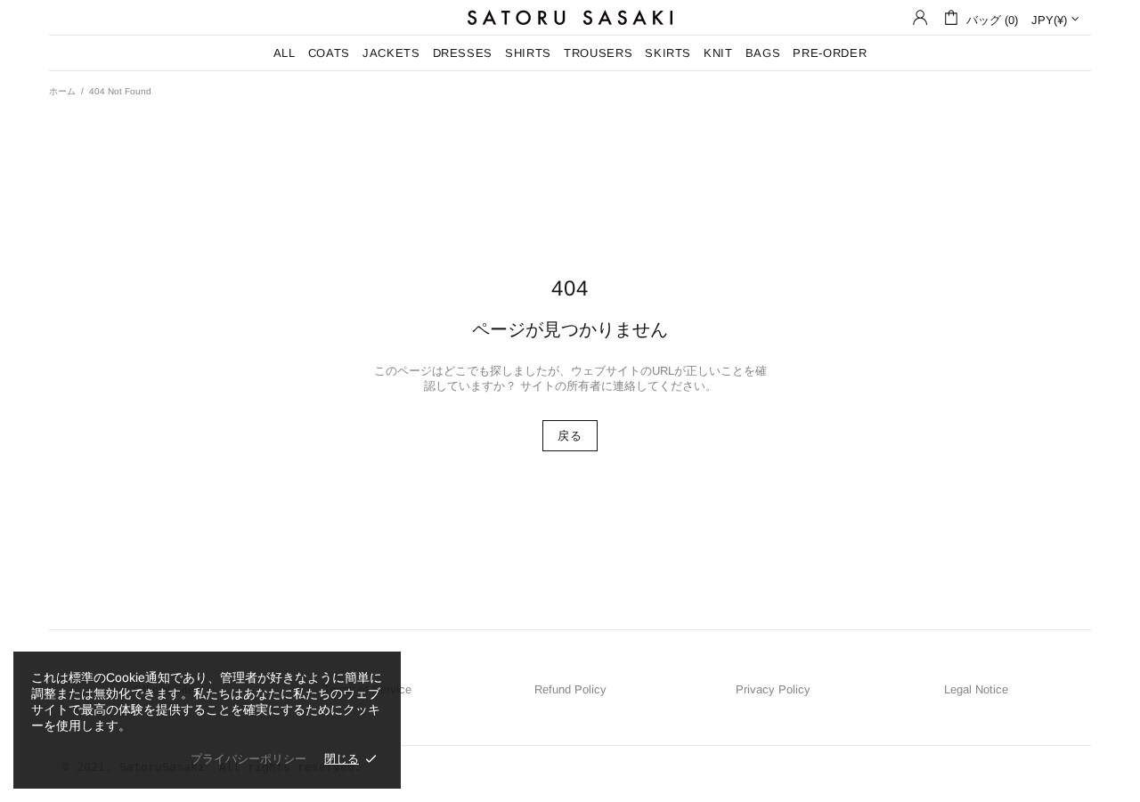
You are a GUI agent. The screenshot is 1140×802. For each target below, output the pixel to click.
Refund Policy (570, 689)
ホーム (62, 91)
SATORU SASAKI (570, 17)
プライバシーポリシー (248, 759)
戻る (570, 435)
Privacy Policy (773, 689)
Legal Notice (976, 689)
